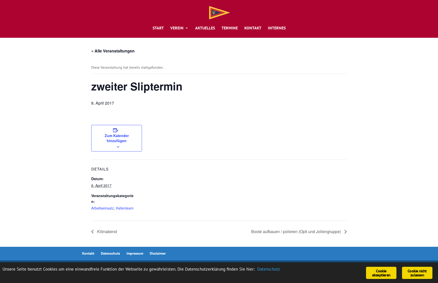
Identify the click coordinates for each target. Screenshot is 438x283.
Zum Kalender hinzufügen (117, 138)
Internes (277, 28)
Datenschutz (110, 253)
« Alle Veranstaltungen (113, 51)
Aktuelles (205, 28)
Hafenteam (125, 208)
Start (158, 28)
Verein (177, 28)
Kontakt (252, 28)
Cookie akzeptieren (381, 272)
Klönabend (106, 231)
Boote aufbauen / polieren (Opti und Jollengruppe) (296, 231)
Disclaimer (158, 253)
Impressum (134, 253)
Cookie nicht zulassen (417, 272)
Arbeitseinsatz (102, 208)
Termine (230, 28)
